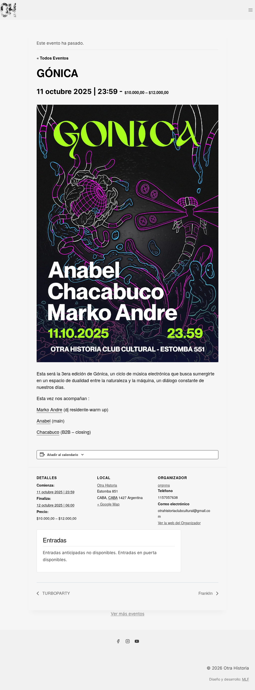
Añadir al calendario (62, 454)
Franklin (206, 593)
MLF (245, 679)
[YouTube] (137, 641)
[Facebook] (118, 641)
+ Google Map (108, 504)
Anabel (44, 420)
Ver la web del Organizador (179, 522)
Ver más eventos (127, 613)
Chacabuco (48, 432)
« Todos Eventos (52, 58)
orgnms (164, 485)
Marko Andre (49, 409)
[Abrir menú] (250, 10)
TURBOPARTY (55, 593)
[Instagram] (127, 641)
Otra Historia (107, 485)
